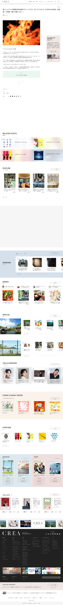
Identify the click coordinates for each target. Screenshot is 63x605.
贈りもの (4, 541)
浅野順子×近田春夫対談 (35, 543)
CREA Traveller (25, 603)
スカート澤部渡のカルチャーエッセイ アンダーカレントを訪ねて (46, 551)
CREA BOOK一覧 (55, 494)
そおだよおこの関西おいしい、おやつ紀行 (16, 550)
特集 (36, 1)
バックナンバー (25, 458)
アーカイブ (4, 553)
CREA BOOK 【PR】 (5, 579)
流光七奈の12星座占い (55, 542)
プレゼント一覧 (49, 59)
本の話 (39, 603)
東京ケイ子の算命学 (54, 545)
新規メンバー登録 (53, 51)
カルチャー (4, 545)
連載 (33, 1)
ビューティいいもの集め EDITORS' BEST (16, 555)
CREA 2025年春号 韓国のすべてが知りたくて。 (26, 555)
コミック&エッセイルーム (49, 1)
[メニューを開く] (58, 1)
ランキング (4, 552)
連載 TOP (55, 282)
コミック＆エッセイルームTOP (55, 399)
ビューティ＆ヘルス (5, 548)
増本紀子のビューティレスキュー (16, 559)
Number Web (30, 603)
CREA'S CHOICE (5, 556)
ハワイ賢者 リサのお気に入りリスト (16, 544)
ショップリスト (8, 483)
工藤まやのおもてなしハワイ (16, 546)
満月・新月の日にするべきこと (56, 548)
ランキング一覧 (55, 253)
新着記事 (30, 1)
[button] (3, 197)
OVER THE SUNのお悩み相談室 (36, 546)
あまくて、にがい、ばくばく (46, 548)
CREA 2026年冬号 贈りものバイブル (25, 547)
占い (55, 1)
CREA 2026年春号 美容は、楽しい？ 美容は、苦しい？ (26, 544)
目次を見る (8, 478)
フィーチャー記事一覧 (55, 169)
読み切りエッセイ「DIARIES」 (46, 542)
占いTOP (55, 428)
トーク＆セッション (41, 1)
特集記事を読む (8, 481)
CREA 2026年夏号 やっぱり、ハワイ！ (25, 541)
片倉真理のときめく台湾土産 (16, 542)
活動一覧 (24, 579)
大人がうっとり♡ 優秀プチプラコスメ (16, 557)
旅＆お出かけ (4, 542)
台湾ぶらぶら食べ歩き (15, 541)
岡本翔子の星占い (54, 541)
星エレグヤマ (6, 15)
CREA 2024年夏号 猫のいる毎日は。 (25, 562)
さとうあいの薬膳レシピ (16, 551)
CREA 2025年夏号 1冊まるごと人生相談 (25, 553)
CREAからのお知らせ (5, 559)
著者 (13, 579)
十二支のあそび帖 (44, 545)
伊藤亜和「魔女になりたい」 (46, 541)
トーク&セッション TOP (55, 364)
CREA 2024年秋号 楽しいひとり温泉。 (25, 559)
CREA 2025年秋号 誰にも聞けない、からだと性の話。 (26, 550)
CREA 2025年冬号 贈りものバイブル (25, 557)
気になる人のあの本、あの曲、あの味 (36, 541)
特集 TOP (55, 315)
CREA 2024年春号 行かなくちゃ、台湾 (25, 564)
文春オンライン (35, 603)
